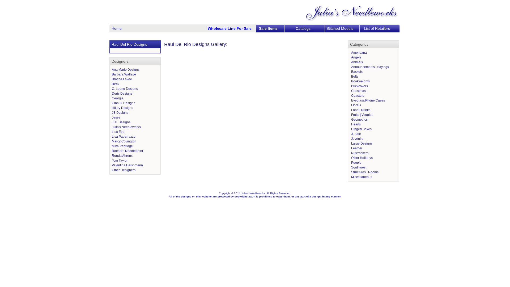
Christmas (358, 91)
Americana (358, 52)
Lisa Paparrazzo (123, 136)
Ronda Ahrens (122, 156)
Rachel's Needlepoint (127, 151)
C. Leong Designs (125, 89)
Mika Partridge (122, 146)
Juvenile (356, 139)
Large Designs (361, 143)
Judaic (355, 134)
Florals (355, 105)
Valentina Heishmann (127, 165)
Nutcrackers (359, 153)
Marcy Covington (124, 141)
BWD (115, 84)
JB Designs (120, 113)
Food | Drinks (360, 110)
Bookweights (360, 81)
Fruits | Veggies (361, 115)
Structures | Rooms (364, 172)
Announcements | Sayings (369, 67)
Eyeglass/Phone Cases (367, 100)
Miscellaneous (361, 177)
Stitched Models (339, 28)
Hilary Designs (122, 108)
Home (117, 28)
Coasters (357, 96)
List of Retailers (377, 28)
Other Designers (123, 170)
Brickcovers (359, 86)
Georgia (118, 98)
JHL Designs (121, 122)
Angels (355, 57)
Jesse (116, 117)
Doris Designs (122, 93)
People (356, 162)
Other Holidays (361, 158)
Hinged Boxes (361, 129)
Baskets (356, 72)
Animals (356, 62)
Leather (356, 148)
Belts (354, 76)
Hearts (355, 124)
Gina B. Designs (123, 103)
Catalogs (303, 28)
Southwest (358, 167)
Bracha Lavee (122, 79)
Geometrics (359, 119)
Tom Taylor (120, 160)
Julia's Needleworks (126, 127)
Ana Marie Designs (125, 69)
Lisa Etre (118, 132)
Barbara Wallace (124, 74)
